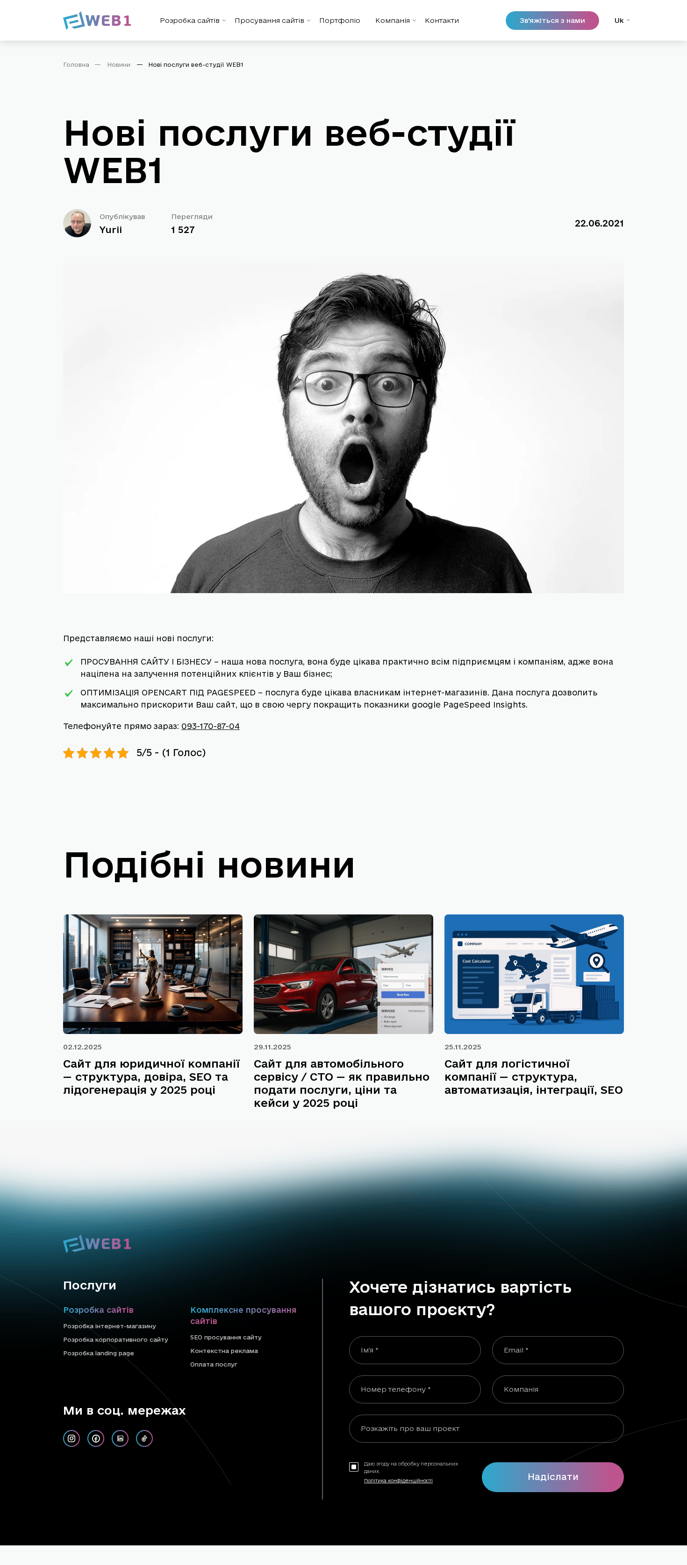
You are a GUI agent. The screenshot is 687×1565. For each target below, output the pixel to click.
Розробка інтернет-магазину (109, 1326)
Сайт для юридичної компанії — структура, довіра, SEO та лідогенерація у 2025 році (151, 1076)
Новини (118, 64)
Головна (76, 64)
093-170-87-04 (210, 726)
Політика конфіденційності (398, 1480)
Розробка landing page (98, 1353)
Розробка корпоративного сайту (115, 1339)
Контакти (442, 20)
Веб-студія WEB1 (455, 1524)
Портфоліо (339, 20)
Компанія (392, 20)
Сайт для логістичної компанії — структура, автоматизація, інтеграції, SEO (533, 1076)
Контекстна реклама (224, 1350)
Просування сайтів (269, 20)
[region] (343, 68)
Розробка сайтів (190, 20)
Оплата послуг (213, 1364)
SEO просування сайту (226, 1337)
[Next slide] (609, 873)
